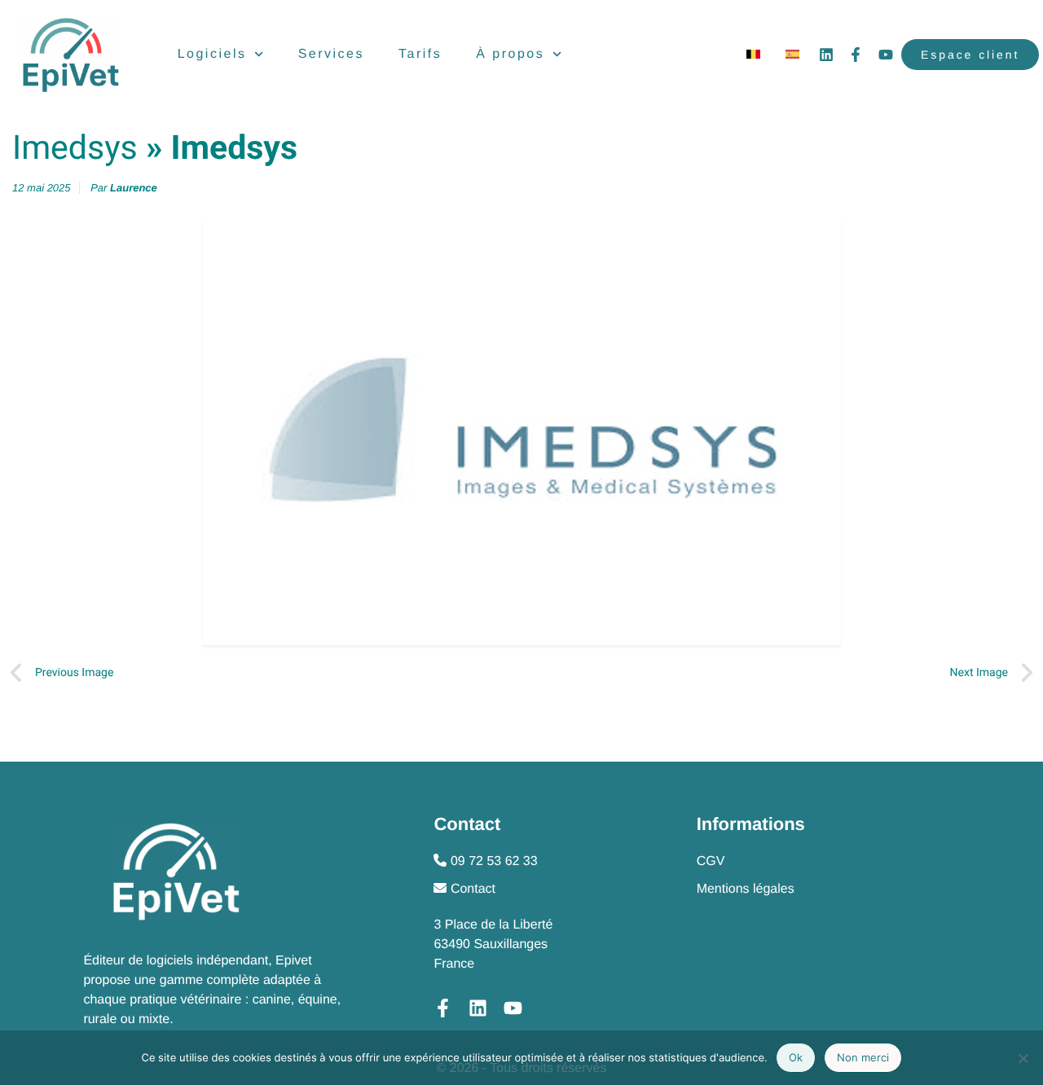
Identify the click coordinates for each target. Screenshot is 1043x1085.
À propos (510, 54)
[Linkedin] (826, 54)
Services (331, 54)
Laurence (133, 188)
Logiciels (212, 54)
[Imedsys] (521, 431)
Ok (796, 1057)
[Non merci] (1022, 1058)
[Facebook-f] (855, 54)
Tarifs (420, 54)
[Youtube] (885, 54)
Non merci (863, 1057)
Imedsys (75, 148)
